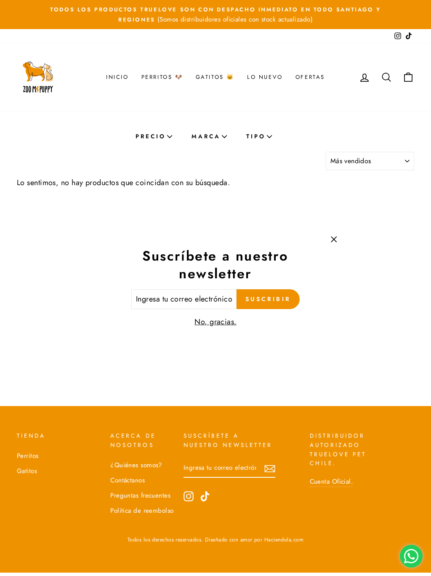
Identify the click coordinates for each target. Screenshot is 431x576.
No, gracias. (215, 321)
